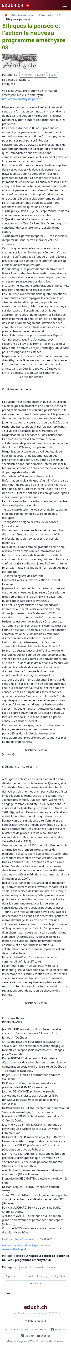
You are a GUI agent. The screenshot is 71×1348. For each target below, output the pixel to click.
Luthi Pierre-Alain (25, 1239)
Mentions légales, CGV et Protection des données (35, 1341)
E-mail (52, 75)
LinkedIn (40, 75)
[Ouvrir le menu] (8, 1294)
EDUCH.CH (16, 5)
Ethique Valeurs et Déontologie (20, 1245)
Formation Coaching (36, 1276)
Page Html (59, 1276)
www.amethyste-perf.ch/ (16, 1249)
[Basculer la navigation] (65, 5)
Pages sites (12, 1276)
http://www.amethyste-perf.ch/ (22, 99)
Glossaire (35, 1283)
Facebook (26, 75)
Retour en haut (37, 1321)
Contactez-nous (40, 1329)
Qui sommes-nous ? (16, 1329)
